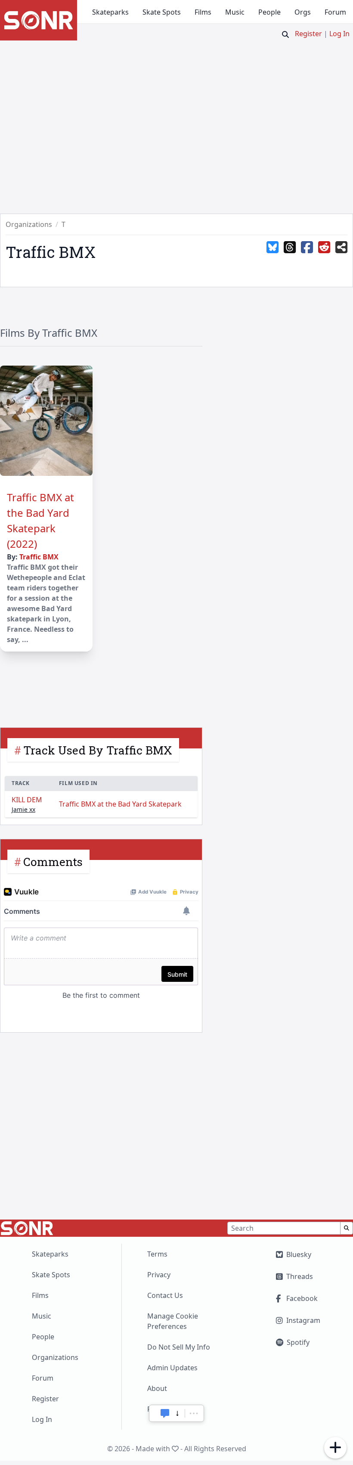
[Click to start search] (285, 34)
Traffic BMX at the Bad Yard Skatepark (120, 804)
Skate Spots (161, 12)
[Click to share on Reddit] (324, 247)
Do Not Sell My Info (178, 1347)
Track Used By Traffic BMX (97, 749)
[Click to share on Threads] (290, 247)
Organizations (55, 1357)
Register (308, 33)
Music (235, 12)
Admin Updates (172, 1367)
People (269, 12)
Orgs (302, 12)
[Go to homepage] (38, 20)
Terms (157, 1254)
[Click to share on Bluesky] (272, 247)
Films (203, 12)
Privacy (158, 1274)
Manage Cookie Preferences (172, 1321)
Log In (339, 33)
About (157, 1388)
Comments (53, 861)
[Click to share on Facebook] (307, 247)
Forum (335, 12)
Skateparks (110, 12)
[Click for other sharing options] (341, 247)
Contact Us (165, 1295)
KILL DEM (27, 799)
